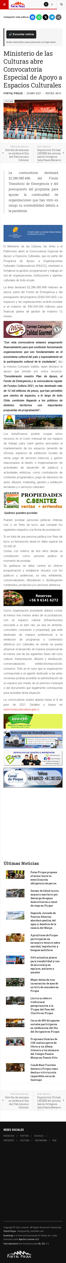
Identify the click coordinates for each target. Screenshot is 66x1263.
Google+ (39, 1136)
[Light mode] (46, 4)
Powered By (20, 1254)
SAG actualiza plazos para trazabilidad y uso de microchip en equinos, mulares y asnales (44, 965)
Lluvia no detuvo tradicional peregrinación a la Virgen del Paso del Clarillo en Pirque (42, 1006)
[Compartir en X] (45, 17)
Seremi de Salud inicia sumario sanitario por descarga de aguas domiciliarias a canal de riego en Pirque (44, 898)
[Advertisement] (33, 823)
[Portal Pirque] (18, 4)
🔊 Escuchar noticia (21, 34)
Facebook (9, 1136)
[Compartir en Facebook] (32, 17)
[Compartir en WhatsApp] (39, 17)
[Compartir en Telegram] (52, 17)
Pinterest (9, 1140)
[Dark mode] (52, 4)
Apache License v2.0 (29, 1239)
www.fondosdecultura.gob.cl (21, 709)
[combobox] (61, 4)
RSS (54, 1140)
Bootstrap (8, 1235)
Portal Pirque (10, 1231)
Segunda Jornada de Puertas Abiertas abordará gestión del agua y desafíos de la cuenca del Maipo (43, 920)
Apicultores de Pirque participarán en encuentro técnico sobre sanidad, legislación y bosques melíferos (45, 943)
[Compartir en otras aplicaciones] (58, 17)
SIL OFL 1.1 (43, 1244)
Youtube (24, 1140)
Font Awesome (11, 1244)
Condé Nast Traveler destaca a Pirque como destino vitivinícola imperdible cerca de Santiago (44, 1072)
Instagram (41, 1140)
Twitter (24, 1136)
